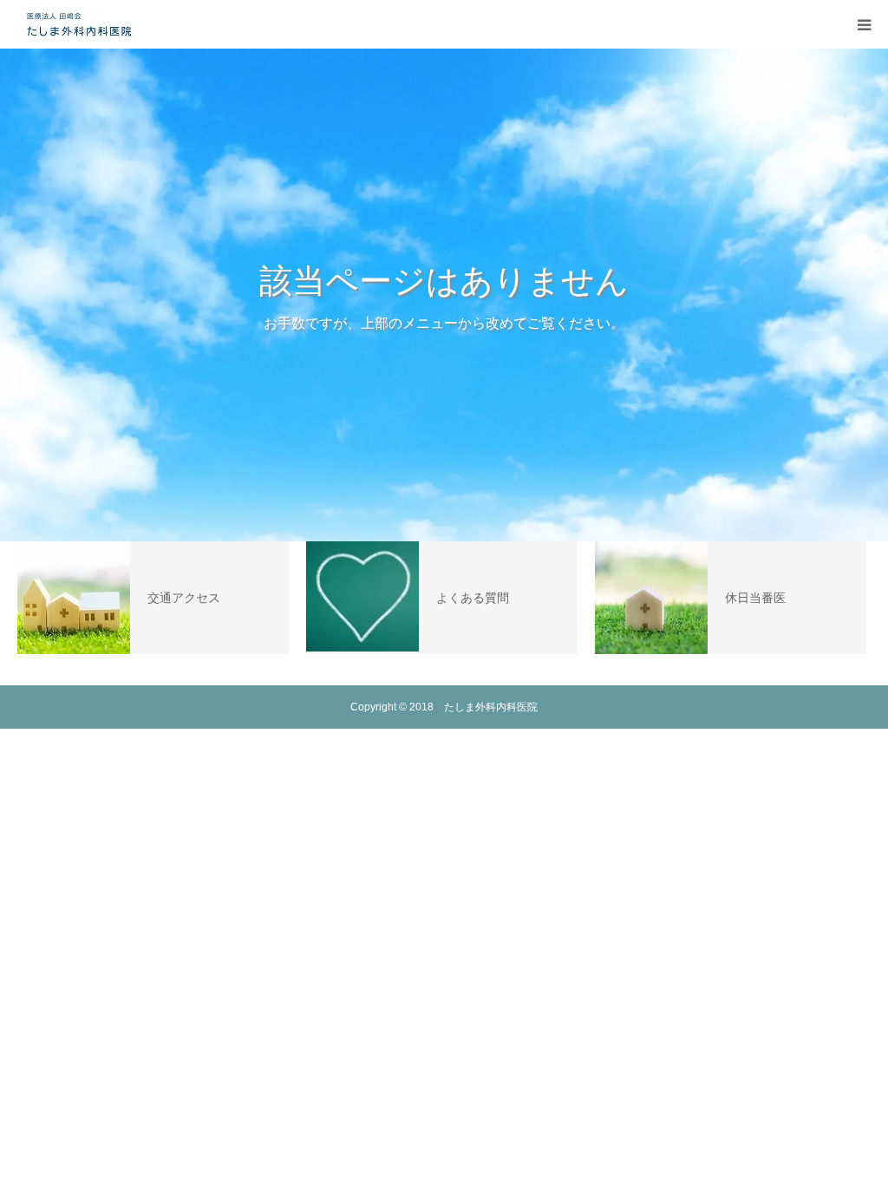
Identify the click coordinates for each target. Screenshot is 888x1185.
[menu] (863, 24)
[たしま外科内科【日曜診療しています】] (78, 24)
